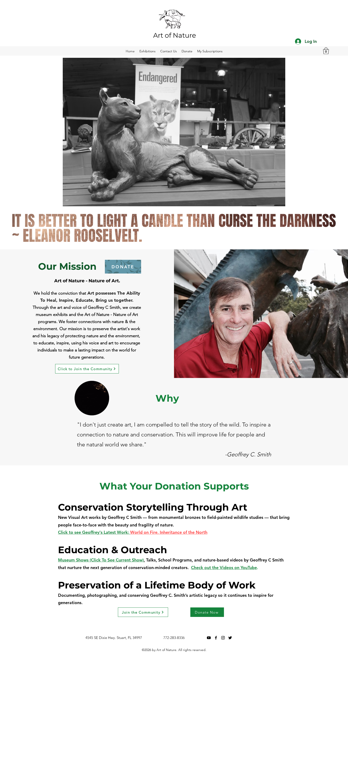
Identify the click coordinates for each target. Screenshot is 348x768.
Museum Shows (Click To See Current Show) (101, 560)
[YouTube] (208, 637)
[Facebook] (216, 637)
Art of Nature (174, 35)
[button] (326, 50)
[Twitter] (230, 637)
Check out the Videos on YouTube (224, 567)
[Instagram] (223, 637)
